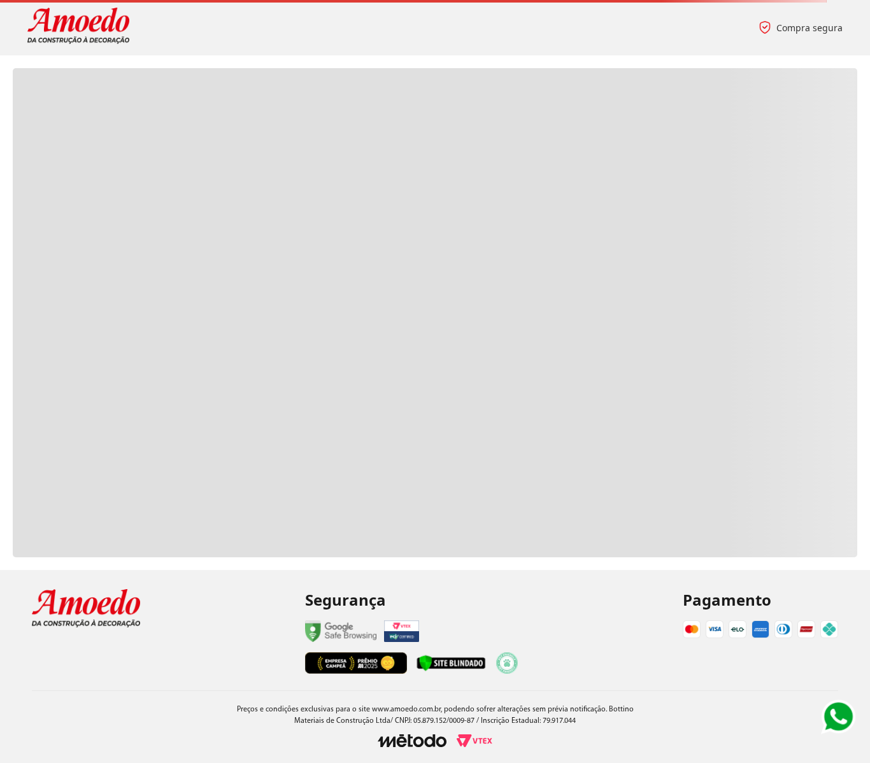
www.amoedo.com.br (406, 709)
